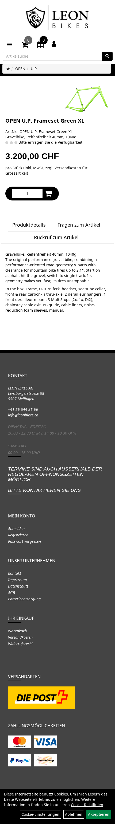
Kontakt (14, 573)
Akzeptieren (98, 814)
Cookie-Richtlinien (87, 804)
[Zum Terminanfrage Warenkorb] (40, 46)
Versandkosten (20, 637)
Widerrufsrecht (20, 643)
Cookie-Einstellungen (40, 814)
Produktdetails (29, 225)
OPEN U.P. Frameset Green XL (44, 120)
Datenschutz (18, 586)
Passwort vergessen (24, 541)
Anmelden (16, 528)
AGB (11, 592)
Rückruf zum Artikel (56, 237)
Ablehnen (73, 814)
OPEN (20, 68)
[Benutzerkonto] (54, 44)
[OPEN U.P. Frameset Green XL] (87, 99)
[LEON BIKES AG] (57, 18)
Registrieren (18, 534)
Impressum (17, 579)
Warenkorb (17, 630)
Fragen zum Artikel (78, 225)
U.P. (34, 68)
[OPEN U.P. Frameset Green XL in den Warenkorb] (48, 193)
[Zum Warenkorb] (25, 46)
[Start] (8, 68)
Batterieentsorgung (24, 598)
